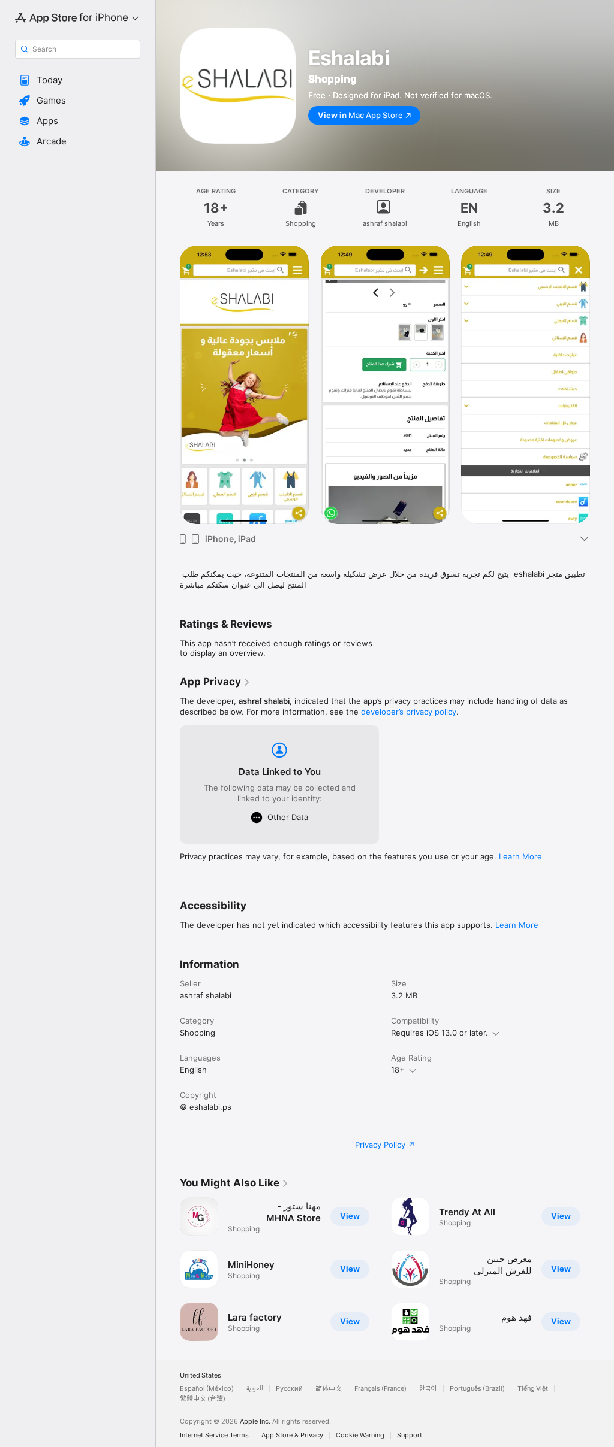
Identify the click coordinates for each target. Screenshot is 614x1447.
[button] (78, 80)
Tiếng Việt (532, 1388)
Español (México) (207, 1388)
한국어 (428, 1388)
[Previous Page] (167, 1269)
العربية (254, 1388)
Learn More (520, 856)
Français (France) (380, 1388)
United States (200, 1375)
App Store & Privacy (292, 1435)
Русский (289, 1388)
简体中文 (328, 1388)
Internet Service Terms (214, 1435)
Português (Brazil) (477, 1388)
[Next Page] (602, 1269)
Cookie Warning (360, 1435)
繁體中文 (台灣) (202, 1398)
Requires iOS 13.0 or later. (439, 1032)
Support (409, 1435)
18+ (398, 1069)
